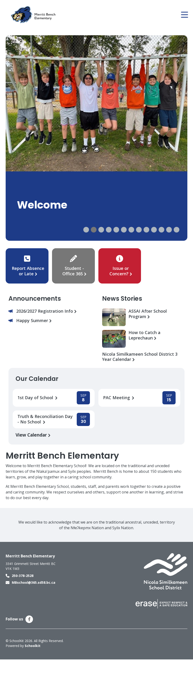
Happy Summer (32, 320)
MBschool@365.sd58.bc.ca (33, 582)
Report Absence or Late (28, 270)
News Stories (122, 298)
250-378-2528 (22, 575)
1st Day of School (35, 397)
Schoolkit (32, 645)
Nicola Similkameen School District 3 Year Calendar (139, 356)
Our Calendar (37, 379)
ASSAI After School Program (148, 313)
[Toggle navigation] (184, 15)
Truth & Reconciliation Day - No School (45, 419)
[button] (86, 230)
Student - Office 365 (73, 270)
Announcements (34, 298)
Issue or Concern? (119, 270)
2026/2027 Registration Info (45, 311)
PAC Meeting (117, 397)
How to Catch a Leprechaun (145, 335)
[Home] (34, 14)
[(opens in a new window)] (165, 571)
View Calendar (32, 435)
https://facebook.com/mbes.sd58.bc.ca (29, 619)
